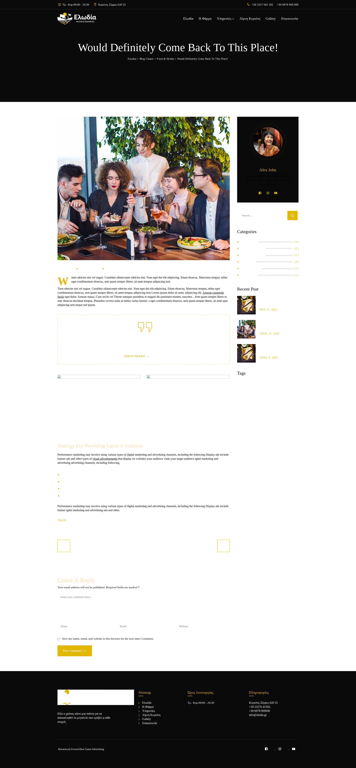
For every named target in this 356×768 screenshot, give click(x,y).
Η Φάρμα (205, 18)
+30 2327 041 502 (262, 4)
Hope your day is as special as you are (275, 327)
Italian (264, 390)
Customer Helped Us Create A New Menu (276, 303)
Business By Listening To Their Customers (277, 351)
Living (280, 390)
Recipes (245, 398)
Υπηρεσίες (224, 18)
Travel (113, 520)
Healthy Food (252, 255)
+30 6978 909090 (259, 710)
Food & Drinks (90, 267)
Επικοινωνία (289, 18)
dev (108, 267)
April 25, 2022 (269, 333)
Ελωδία (188, 18)
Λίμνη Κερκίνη (250, 18)
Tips (260, 398)
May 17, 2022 (268, 309)
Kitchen (247, 261)
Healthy (96, 520)
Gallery (271, 18)
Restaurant (250, 268)
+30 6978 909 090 (288, 4)
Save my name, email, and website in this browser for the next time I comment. (108, 638)
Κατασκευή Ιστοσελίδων (71, 749)
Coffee (266, 383)
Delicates (249, 241)
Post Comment (73, 650)
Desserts (78, 520)
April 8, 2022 (268, 357)
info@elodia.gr (258, 714)
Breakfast (247, 383)
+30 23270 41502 (259, 706)
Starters (248, 275)
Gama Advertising (94, 749)
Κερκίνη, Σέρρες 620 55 (112, 4)
